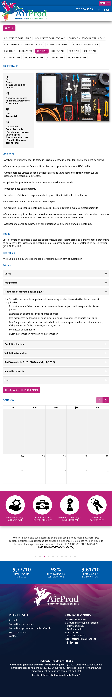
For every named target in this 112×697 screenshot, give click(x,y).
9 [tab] (70, 556)
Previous (4, 544)
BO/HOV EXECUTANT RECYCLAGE (50, 38)
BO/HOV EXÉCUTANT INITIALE (17, 38)
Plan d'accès (71, 632)
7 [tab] (62, 556)
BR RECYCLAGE (57, 51)
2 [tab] (40, 556)
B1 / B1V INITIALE (12, 57)
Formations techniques (21, 624)
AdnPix (98, 664)
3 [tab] (44, 556)
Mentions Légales (54, 664)
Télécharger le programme (21, 390)
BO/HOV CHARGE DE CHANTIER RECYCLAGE (23, 44)
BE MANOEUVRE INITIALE (58, 44)
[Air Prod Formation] (24, 11)
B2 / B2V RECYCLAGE (77, 57)
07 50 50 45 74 (84, 9)
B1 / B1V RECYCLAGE (34, 57)
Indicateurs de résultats (56, 661)
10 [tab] (75, 556)
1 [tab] (35, 556)
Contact (13, 636)
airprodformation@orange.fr (80, 638)
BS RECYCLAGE (25, 51)
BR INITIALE (42, 51)
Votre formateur (18, 632)
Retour (9, 28)
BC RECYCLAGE (90, 51)
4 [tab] (48, 556)
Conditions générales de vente (26, 664)
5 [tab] (53, 556)
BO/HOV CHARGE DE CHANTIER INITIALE (87, 38)
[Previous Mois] (99, 400)
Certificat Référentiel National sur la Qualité (56, 675)
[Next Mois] (106, 400)
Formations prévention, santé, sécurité (30, 628)
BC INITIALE (74, 51)
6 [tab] (57, 556)
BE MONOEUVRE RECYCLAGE (85, 44)
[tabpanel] (56, 544)
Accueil (13, 620)
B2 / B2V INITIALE (55, 57)
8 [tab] (66, 556)
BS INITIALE (9, 51)
